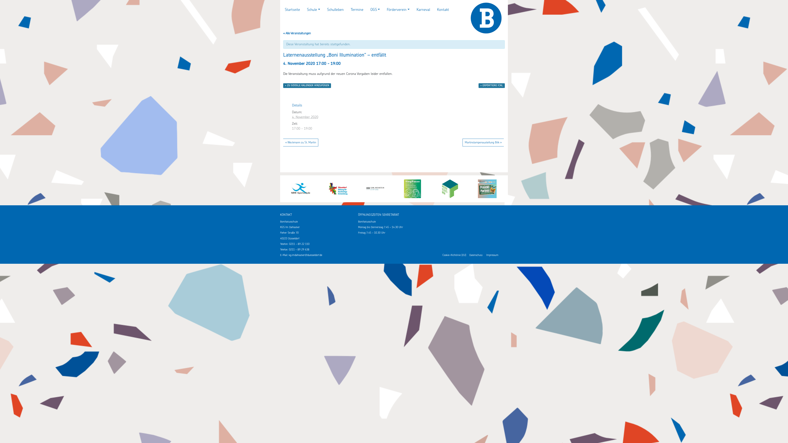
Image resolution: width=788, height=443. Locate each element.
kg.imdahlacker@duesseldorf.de (305, 255)
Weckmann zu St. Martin (300, 142)
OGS (373, 10)
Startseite (292, 10)
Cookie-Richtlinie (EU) (454, 255)
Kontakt (443, 10)
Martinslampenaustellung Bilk (483, 142)
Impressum (492, 255)
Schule (312, 10)
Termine (357, 10)
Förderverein (397, 10)
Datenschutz (475, 255)
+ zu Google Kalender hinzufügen (307, 85)
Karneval (423, 10)
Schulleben (335, 10)
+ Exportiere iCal (491, 85)
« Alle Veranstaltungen (297, 33)
